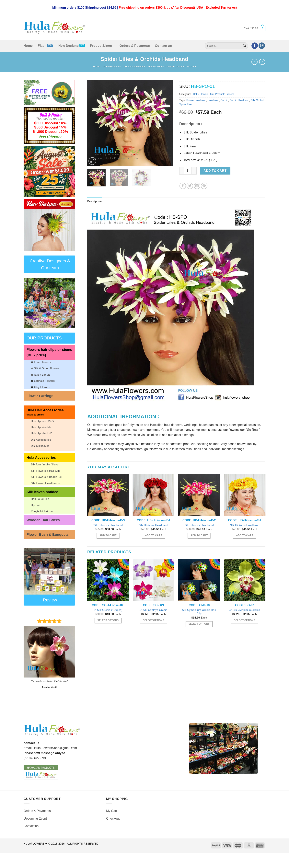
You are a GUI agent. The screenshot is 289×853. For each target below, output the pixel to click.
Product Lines (101, 45)
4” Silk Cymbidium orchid (244, 609)
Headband (213, 100)
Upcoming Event (35, 818)
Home (28, 45)
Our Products (112, 66)
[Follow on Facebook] (254, 45)
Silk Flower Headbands (45, 483)
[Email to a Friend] (197, 186)
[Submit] (244, 45)
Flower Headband (196, 100)
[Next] (69, 225)
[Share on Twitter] (190, 186)
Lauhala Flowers (44, 380)
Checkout (113, 818)
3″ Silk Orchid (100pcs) (108, 609)
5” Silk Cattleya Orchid (153, 609)
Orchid (224, 100)
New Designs (68, 45)
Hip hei (35, 505)
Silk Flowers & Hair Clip (45, 470)
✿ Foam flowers (41, 362)
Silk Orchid (257, 100)
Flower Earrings (40, 396)
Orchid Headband (239, 100)
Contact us (163, 45)
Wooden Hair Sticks (43, 520)
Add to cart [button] (108, 535)
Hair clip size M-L (41, 427)
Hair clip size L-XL (42, 433)
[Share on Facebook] (182, 186)
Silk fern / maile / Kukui (45, 464)
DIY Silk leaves (40, 445)
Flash (42, 45)
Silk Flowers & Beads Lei (46, 476)
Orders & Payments (135, 45)
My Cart (111, 811)
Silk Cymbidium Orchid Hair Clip (199, 611)
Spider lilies (185, 104)
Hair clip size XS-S (42, 421)
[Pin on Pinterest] (204, 186)
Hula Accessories (134, 66)
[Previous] (29, 225)
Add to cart (214, 170)
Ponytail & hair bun (42, 511)
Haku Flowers (175, 66)
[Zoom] (92, 161)
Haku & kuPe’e (40, 498)
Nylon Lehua (41, 374)
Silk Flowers (156, 66)
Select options (108, 620)
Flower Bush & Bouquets (48, 535)
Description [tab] (94, 201)
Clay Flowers (42, 387)
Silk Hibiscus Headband (108, 525)
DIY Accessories (41, 439)
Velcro (191, 66)
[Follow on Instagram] (262, 45)
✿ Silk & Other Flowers (45, 368)
